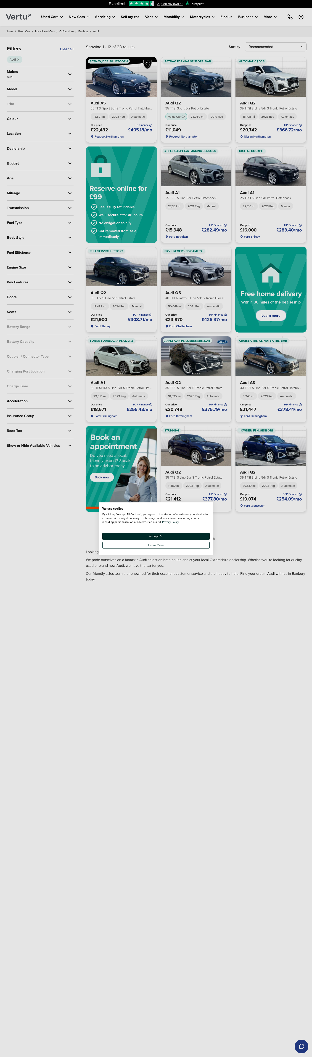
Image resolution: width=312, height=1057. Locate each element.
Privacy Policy (170, 522)
